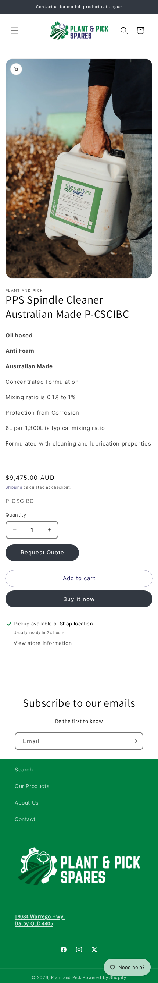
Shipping (14, 487)
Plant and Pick (66, 977)
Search (24, 769)
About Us (27, 802)
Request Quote (42, 552)
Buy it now (79, 599)
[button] (15, 30)
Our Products (32, 786)
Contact (25, 819)
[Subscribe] (134, 741)
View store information (43, 643)
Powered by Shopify (104, 977)
